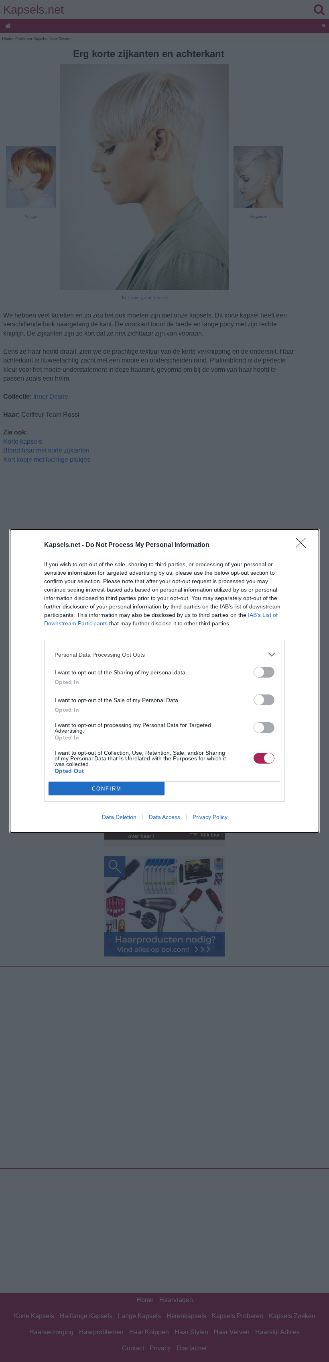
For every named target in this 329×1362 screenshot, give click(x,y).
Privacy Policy (210, 817)
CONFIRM (107, 789)
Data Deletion (119, 817)
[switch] (264, 672)
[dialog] (164, 681)
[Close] (303, 545)
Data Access (164, 817)
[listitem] (164, 654)
